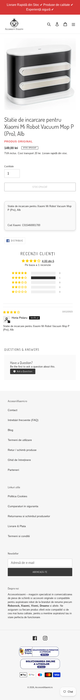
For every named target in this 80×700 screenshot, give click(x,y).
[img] (11, 312)
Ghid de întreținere (19, 459)
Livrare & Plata (17, 526)
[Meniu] (73, 24)
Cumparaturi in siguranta (23, 506)
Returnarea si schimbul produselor (29, 516)
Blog (10, 430)
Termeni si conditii (19, 536)
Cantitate (9, 166)
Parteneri (13, 469)
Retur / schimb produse (22, 449)
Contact (12, 410)
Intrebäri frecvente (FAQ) (23, 420)
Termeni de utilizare (20, 440)
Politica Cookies (17, 496)
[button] (19, 277)
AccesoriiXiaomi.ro (44, 687)
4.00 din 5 (48, 261)
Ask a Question (24, 371)
